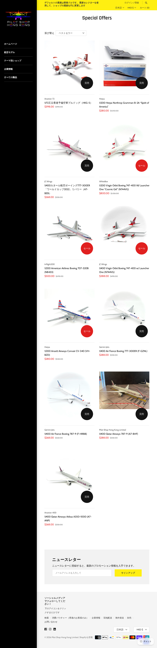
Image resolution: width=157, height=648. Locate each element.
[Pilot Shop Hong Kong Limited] (18, 18)
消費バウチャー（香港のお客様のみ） (70, 618)
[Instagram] (50, 629)
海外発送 (119, 618)
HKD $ (131, 7)
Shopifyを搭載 (86, 637)
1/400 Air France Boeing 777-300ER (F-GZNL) (123, 351)
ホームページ (10, 44)
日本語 (118, 7)
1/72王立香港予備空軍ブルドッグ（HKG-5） (68, 102)
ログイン (128, 2)
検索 (46, 618)
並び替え (49, 33)
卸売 (129, 618)
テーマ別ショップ (12, 60)
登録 (137, 2)
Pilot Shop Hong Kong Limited (65, 637)
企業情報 (8, 69)
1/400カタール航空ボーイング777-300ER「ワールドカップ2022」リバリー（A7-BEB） (67, 189)
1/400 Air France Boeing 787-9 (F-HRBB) (65, 433)
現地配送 (107, 618)
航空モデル (9, 52)
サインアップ (128, 572)
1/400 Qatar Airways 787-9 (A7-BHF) (118, 433)
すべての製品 (10, 77)
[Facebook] (45, 629)
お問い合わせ (50, 622)
